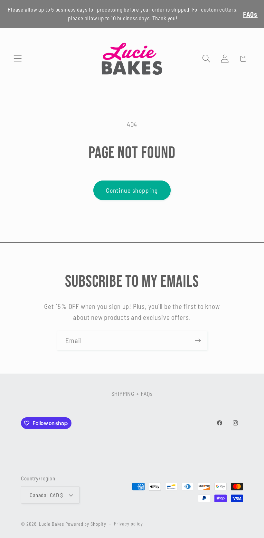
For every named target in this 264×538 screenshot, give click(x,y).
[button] (17, 59)
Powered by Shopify (85, 524)
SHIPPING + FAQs (132, 393)
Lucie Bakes (51, 524)
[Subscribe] (198, 340)
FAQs (250, 14)
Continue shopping (132, 190)
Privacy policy (128, 523)
